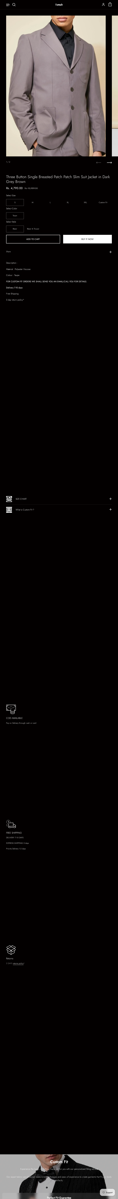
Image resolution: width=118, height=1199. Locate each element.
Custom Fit (103, 202)
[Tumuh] (59, 4)
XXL (85, 202)
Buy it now (87, 239)
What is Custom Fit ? (25, 509)
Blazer (15, 229)
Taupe (15, 215)
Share (8, 251)
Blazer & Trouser (33, 229)
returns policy (18, 963)
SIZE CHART (21, 498)
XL (68, 202)
